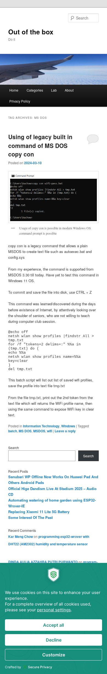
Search (13, 447)
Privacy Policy (19, 101)
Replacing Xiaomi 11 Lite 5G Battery (38, 511)
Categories (35, 90)
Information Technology (41, 425)
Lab (54, 90)
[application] (53, 618)
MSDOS (39, 430)
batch (12, 430)
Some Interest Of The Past (30, 517)
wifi (49, 430)
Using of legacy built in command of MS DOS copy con (40, 145)
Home (13, 90)
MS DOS (25, 430)
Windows (68, 425)
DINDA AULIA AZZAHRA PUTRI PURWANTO (43, 561)
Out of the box (30, 31)
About (69, 90)
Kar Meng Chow (20, 536)
